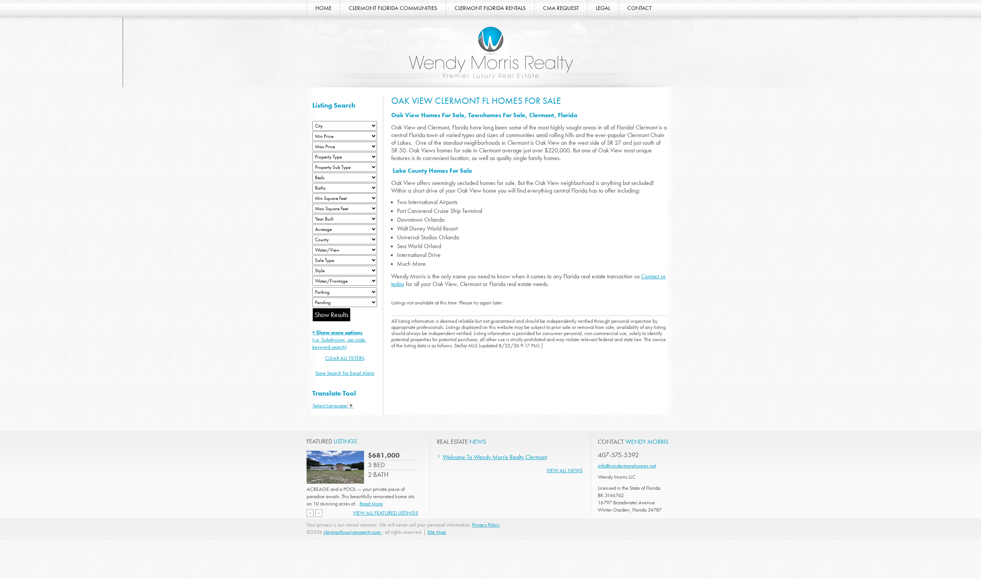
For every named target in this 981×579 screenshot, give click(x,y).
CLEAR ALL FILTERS (344, 358)
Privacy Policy (486, 524)
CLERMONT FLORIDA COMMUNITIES (393, 8)
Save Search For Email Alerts (344, 373)
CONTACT (639, 8)
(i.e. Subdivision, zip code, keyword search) (339, 339)
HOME (323, 8)
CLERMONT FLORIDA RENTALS (490, 8)
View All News (564, 470)
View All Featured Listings (385, 512)
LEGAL (603, 8)
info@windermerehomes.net (627, 465)
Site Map (436, 531)
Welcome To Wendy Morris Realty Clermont (495, 457)
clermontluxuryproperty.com (352, 531)
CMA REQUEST (561, 8)
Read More (371, 503)
